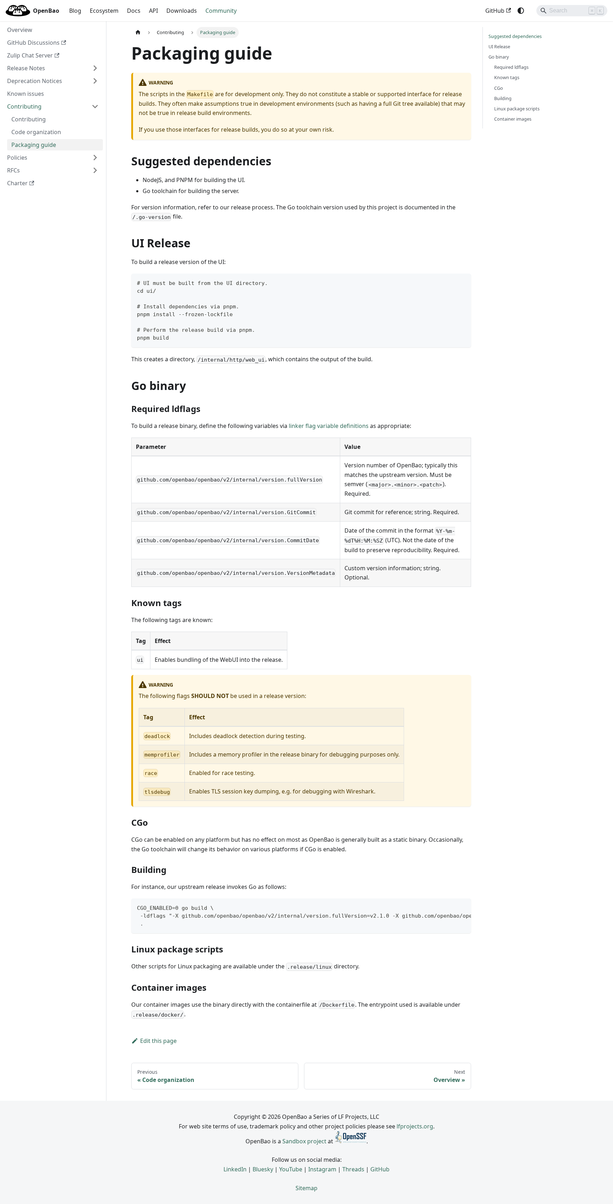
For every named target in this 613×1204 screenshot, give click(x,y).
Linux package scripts (517, 108)
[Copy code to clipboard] (462, 282)
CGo (498, 88)
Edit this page (158, 1041)
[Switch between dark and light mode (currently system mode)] (520, 10)
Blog (75, 11)
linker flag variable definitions (329, 426)
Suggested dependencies (515, 36)
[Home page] (138, 32)
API (153, 11)
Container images (512, 119)
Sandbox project (304, 1141)
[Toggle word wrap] (449, 907)
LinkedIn (235, 1169)
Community (221, 11)
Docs (133, 11)
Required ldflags (511, 67)
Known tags (506, 77)
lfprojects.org (415, 1126)
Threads (353, 1169)
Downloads (181, 11)
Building (503, 98)
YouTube (290, 1169)
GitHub (494, 11)
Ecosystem (104, 11)
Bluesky (263, 1169)
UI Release (499, 46)
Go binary (498, 57)
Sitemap (306, 1188)
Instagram (322, 1169)
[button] (53, 68)
